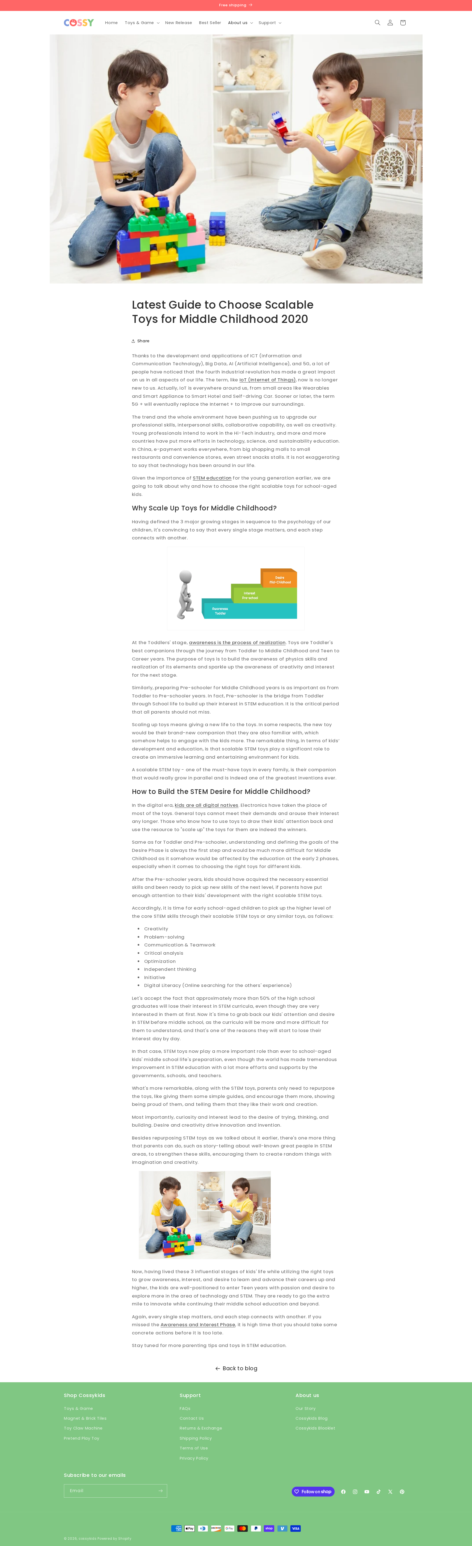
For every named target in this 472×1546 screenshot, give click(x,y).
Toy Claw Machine (83, 1428)
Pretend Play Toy (81, 1438)
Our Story (306, 1408)
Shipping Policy (196, 1438)
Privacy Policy (194, 1458)
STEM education (212, 478)
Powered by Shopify (114, 1538)
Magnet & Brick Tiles (85, 1418)
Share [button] (143, 341)
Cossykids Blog (312, 1418)
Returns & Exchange (201, 1428)
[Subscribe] (160, 1491)
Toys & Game (78, 1408)
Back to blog (240, 1368)
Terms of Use (194, 1448)
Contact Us (192, 1418)
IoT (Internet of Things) (268, 379)
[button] (142, 23)
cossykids (88, 1538)
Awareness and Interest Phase (198, 1324)
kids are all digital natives (206, 805)
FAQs (185, 1408)
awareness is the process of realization (237, 642)
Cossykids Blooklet (315, 1428)
